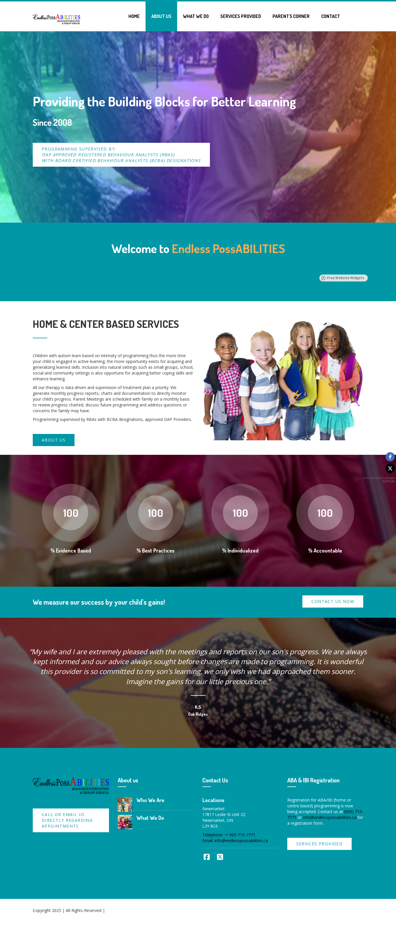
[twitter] (390, 468)
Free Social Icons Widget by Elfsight (379, 480)
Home (134, 16)
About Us (161, 16)
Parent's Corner (291, 16)
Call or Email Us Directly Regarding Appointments (67, 820)
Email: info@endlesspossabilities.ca (235, 840)
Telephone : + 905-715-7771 (228, 834)
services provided (319, 843)
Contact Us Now (332, 601)
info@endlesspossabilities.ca (329, 817)
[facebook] (390, 456)
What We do (196, 16)
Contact (330, 16)
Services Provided (240, 16)
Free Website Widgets (345, 278)
